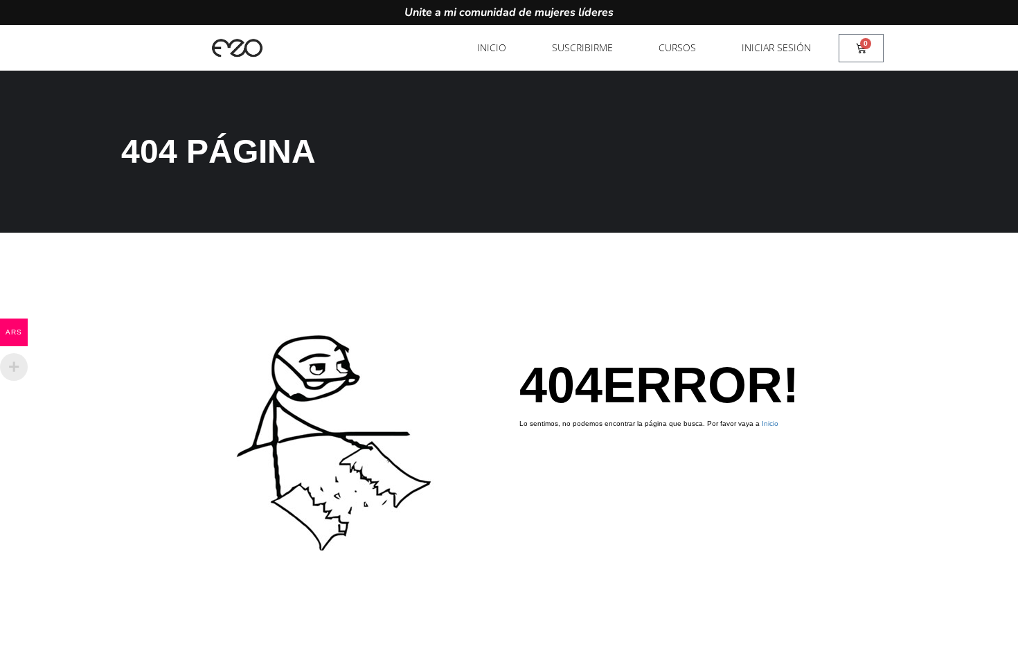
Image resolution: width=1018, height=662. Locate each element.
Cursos (677, 47)
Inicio (491, 47)
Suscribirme (582, 47)
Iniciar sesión (776, 47)
